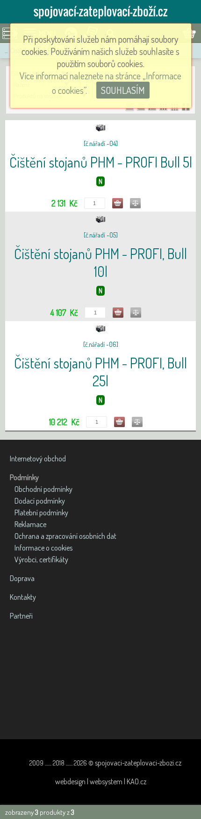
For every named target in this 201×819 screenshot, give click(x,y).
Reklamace (30, 524)
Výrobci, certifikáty (41, 559)
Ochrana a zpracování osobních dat (65, 536)
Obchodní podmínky (43, 489)
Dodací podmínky (39, 500)
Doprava (22, 578)
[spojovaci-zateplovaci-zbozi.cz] (100, 11)
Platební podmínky (41, 512)
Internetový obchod (38, 458)
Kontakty (23, 597)
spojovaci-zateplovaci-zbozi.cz (138, 762)
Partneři (21, 615)
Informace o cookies (43, 547)
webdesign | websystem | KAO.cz (100, 781)
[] (101, 143)
